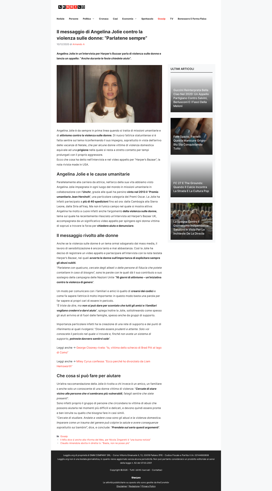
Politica (87, 18)
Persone (73, 18)
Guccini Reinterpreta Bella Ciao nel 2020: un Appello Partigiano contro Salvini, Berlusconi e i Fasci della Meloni (191, 98)
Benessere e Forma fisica (192, 18)
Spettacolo (147, 18)
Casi (115, 18)
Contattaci (157, 470)
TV (171, 18)
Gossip (161, 18)
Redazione (134, 486)
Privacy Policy (149, 486)
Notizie (60, 18)
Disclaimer (122, 486)
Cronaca (103, 18)
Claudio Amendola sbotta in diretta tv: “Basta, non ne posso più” (95, 443)
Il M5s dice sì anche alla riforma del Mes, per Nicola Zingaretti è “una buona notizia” (105, 439)
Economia (127, 18)
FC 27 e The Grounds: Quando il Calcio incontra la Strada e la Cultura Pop (191, 187)
